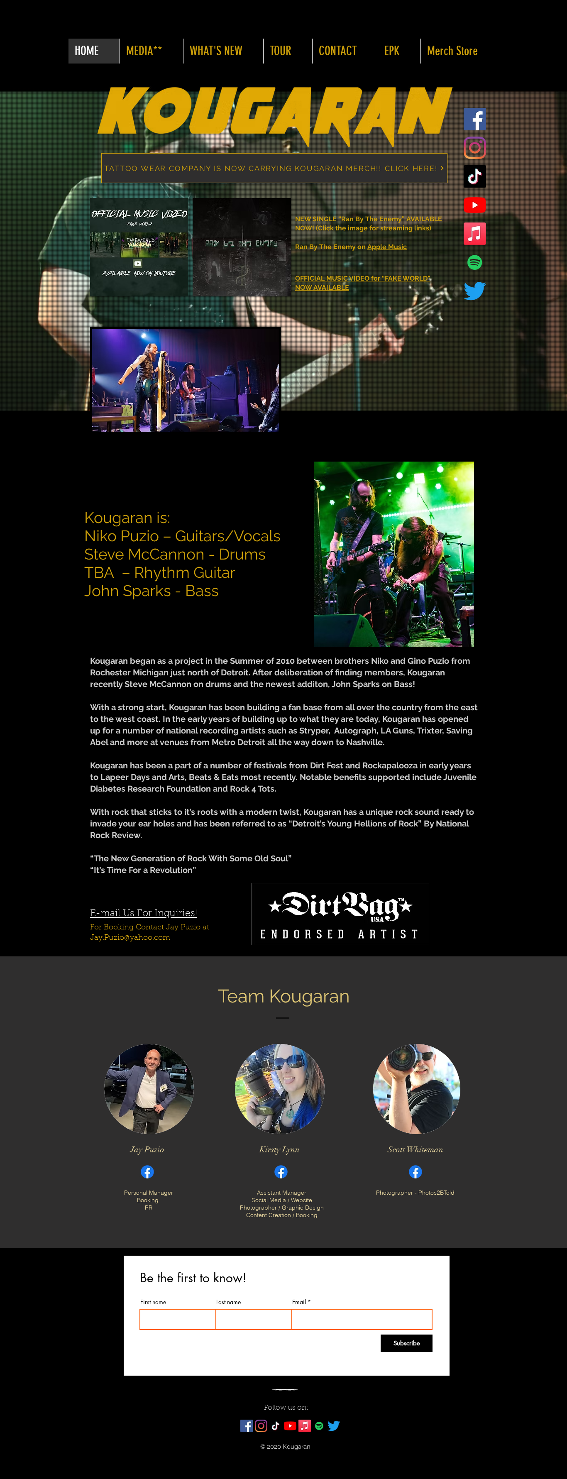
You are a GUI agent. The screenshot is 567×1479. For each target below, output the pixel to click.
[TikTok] (475, 176)
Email (299, 1302)
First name (153, 1302)
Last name (228, 1302)
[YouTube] (475, 205)
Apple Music (387, 247)
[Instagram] (475, 148)
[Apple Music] (475, 233)
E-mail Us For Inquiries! (143, 914)
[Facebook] (475, 119)
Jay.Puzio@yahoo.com (130, 938)
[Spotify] (475, 262)
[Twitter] (475, 291)
